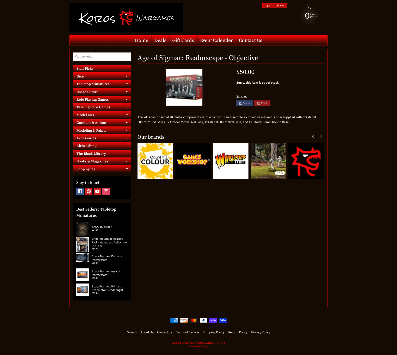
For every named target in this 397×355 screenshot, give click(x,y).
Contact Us (250, 40)
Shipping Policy (213, 332)
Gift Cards (183, 40)
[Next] (321, 136)
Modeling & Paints (104, 131)
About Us (147, 332)
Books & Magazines (104, 162)
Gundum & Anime (104, 123)
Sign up (281, 5)
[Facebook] (80, 191)
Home (141, 40)
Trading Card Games (104, 108)
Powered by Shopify (198, 346)
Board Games (104, 92)
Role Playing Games (104, 100)
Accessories (104, 139)
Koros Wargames (197, 342)
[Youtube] (97, 191)
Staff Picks (85, 68)
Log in (267, 5)
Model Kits (104, 115)
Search (132, 332)
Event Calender (216, 40)
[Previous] (313, 136)
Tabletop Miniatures (104, 84)
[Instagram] (106, 191)
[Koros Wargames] (126, 17)
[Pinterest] (88, 191)
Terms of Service (187, 332)
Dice (104, 77)
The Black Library (91, 153)
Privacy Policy (260, 332)
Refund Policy (237, 332)
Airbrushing (87, 145)
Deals (160, 40)
